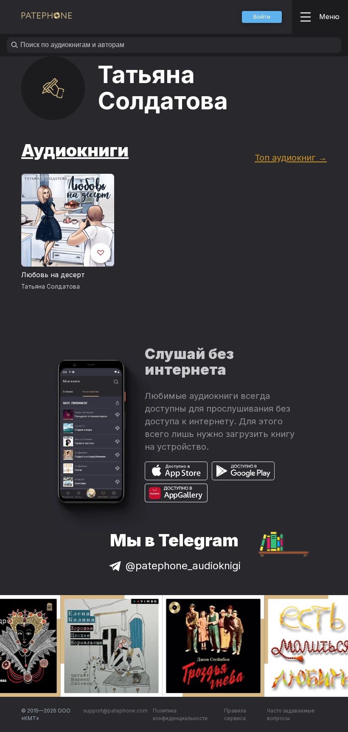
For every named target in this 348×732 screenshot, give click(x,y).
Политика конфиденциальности (180, 714)
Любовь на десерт (53, 274)
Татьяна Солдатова (50, 286)
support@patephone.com (115, 710)
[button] (262, 17)
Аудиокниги (75, 150)
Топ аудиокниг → (291, 157)
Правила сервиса (235, 714)
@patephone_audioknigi (183, 565)
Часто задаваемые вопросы (291, 714)
